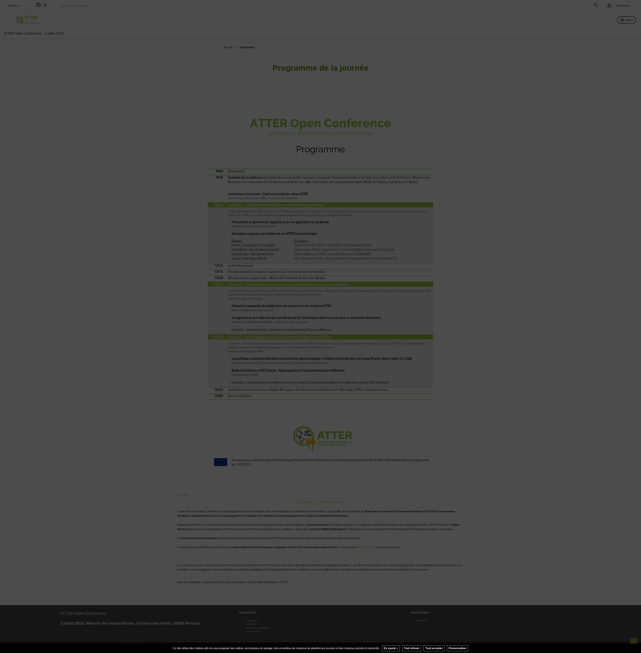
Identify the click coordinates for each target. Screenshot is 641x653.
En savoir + (391, 648)
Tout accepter (434, 648)
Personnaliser (457, 648)
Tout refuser (411, 648)
